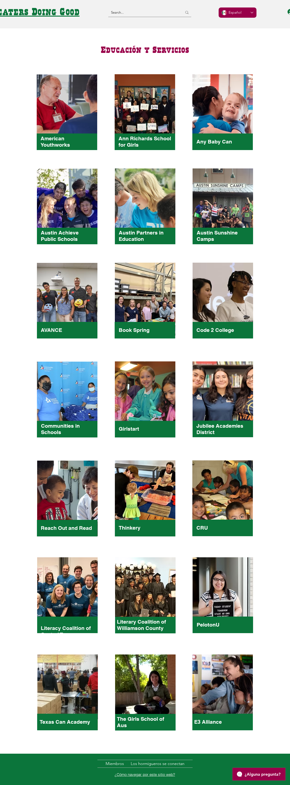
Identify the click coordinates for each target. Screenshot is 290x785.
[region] (67, 117)
